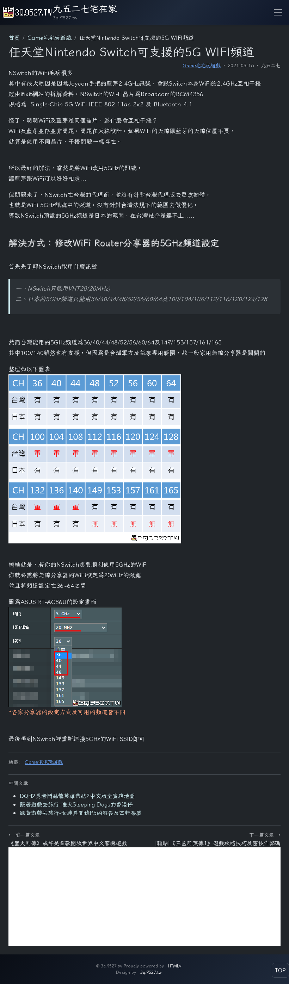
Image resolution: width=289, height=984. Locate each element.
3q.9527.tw (151, 972)
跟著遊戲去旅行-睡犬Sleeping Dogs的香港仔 (76, 804)
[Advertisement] (144, 896)
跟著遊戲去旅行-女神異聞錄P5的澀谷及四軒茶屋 (81, 813)
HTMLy (174, 966)
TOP (280, 970)
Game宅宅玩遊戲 (202, 65)
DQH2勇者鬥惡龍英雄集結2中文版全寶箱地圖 (77, 796)
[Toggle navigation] (278, 12)
